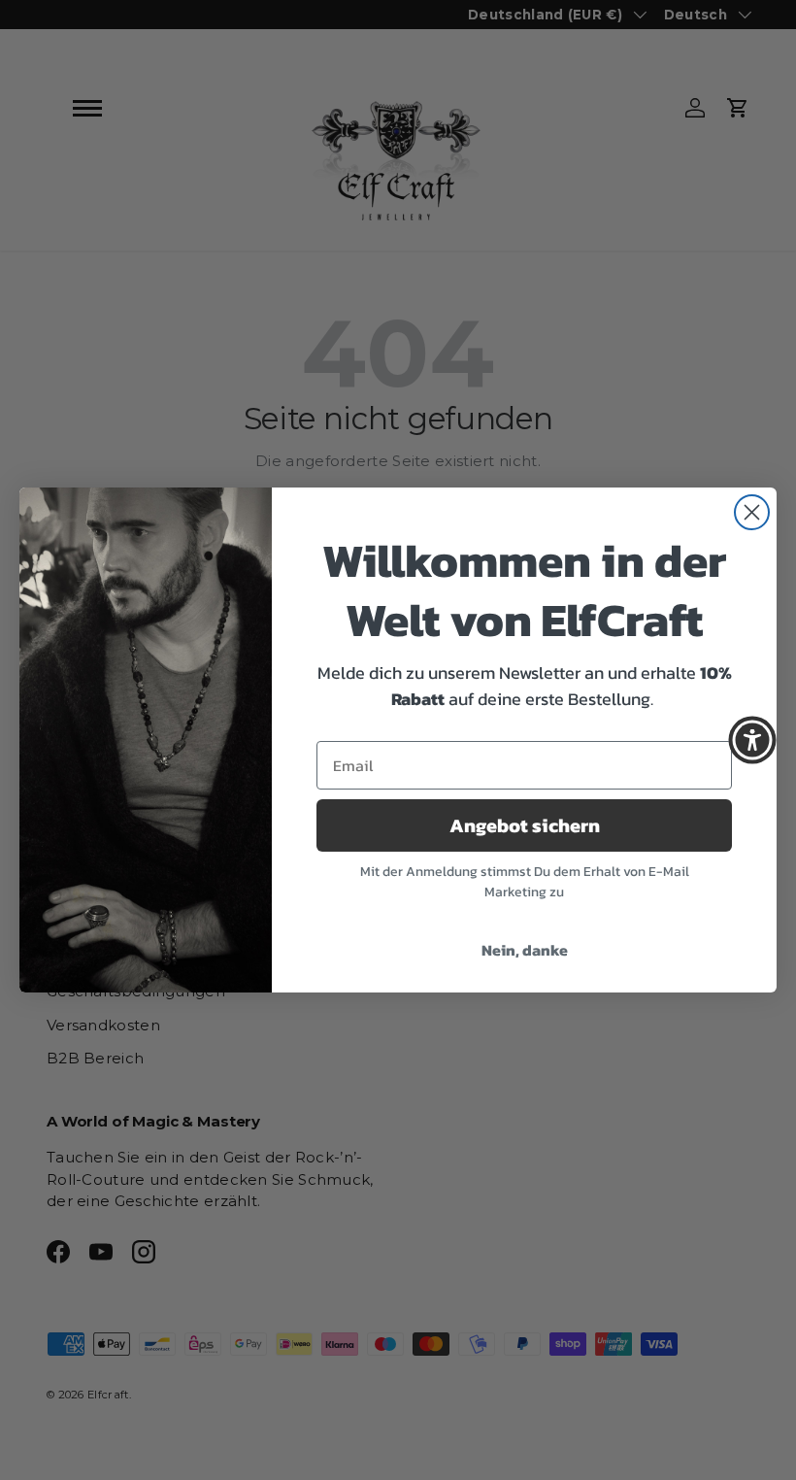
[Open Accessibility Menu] (752, 740)
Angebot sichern (524, 825)
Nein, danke (524, 949)
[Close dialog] (752, 512)
